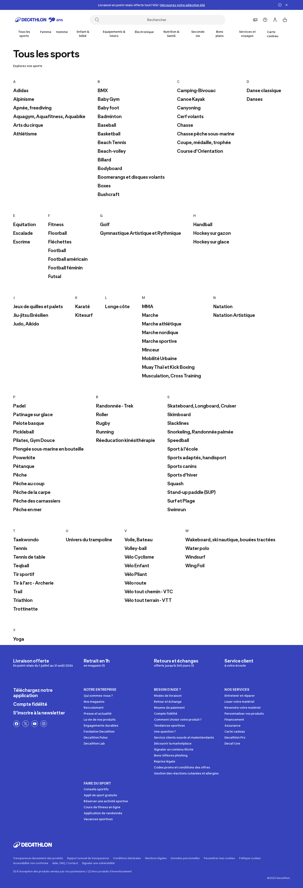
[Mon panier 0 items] (285, 20)
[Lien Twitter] (25, 723)
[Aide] (265, 20)
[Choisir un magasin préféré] (255, 20)
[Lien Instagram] (43, 723)
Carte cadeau (272, 34)
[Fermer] (286, 5)
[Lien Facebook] (16, 723)
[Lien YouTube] (34, 723)
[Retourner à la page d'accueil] (39, 19)
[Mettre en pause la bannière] (280, 5)
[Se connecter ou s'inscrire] (275, 20)
